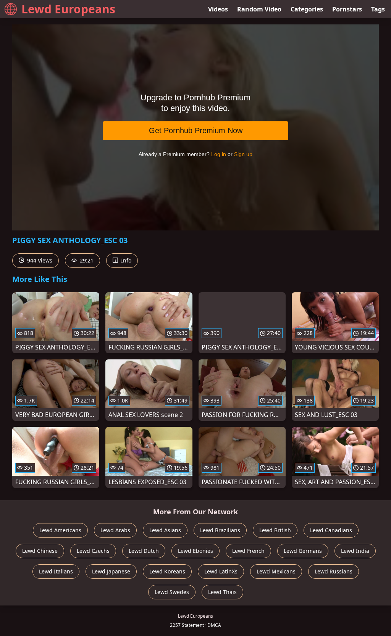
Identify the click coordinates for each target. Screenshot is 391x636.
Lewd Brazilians (220, 530)
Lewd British (275, 530)
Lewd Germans (303, 550)
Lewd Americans (60, 530)
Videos (218, 9)
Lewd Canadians (331, 530)
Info (125, 260)
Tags (378, 9)
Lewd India (355, 550)
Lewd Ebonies (195, 550)
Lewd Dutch (144, 550)
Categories (307, 9)
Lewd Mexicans (276, 571)
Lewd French (248, 550)
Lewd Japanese (111, 571)
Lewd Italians (56, 571)
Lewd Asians (165, 530)
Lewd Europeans (68, 9)
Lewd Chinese (40, 550)
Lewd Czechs (93, 550)
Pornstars (347, 9)
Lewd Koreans (167, 571)
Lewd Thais (222, 592)
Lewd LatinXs (221, 571)
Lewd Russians (333, 571)
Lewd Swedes (172, 592)
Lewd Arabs (115, 530)
